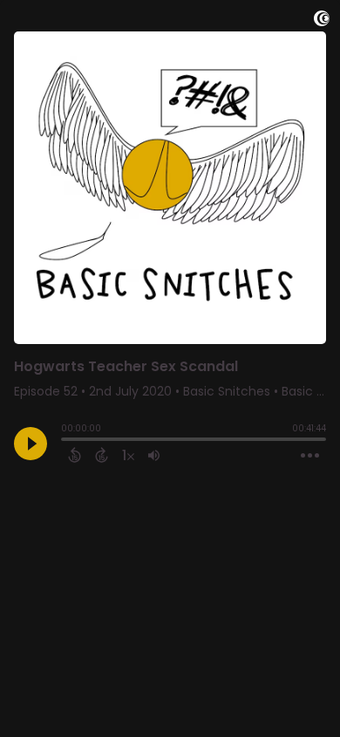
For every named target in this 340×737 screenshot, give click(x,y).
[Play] (30, 443)
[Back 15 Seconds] (74, 454)
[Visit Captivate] (322, 21)
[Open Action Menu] (310, 455)
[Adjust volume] (154, 454)
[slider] (65, 441)
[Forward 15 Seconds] (101, 454)
